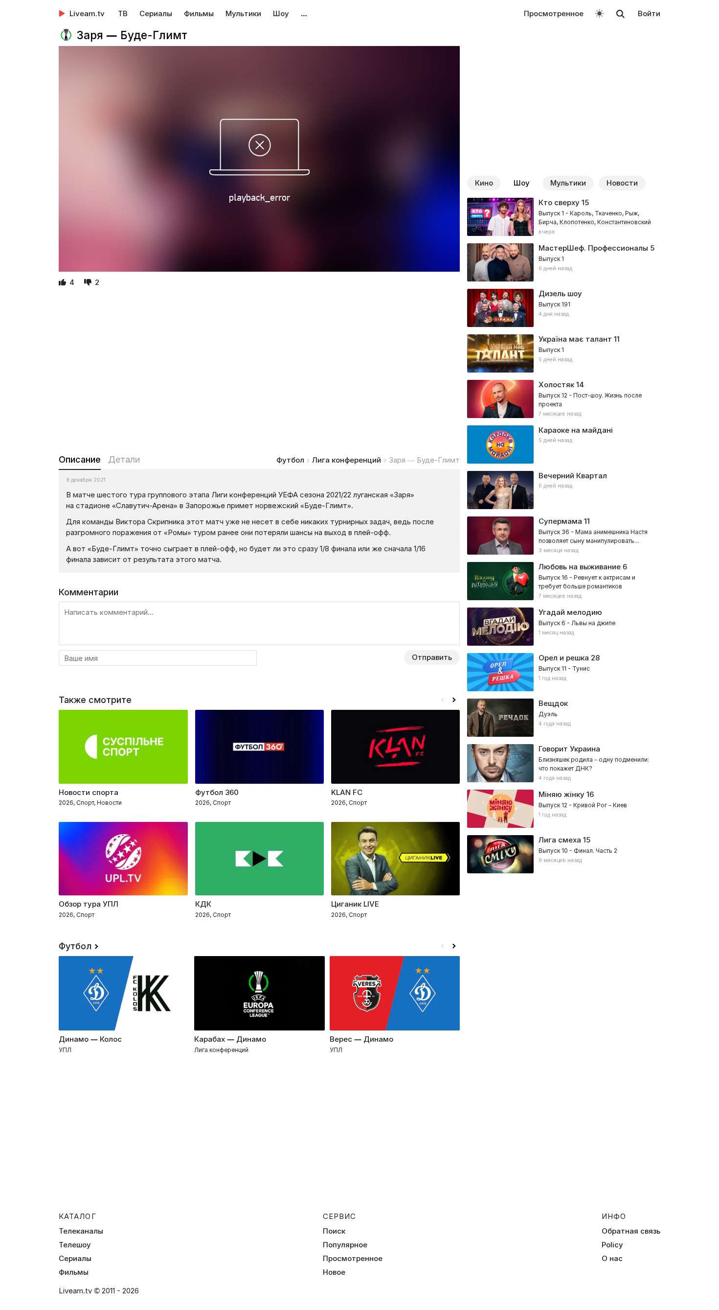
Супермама (560, 521)
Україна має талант (575, 339)
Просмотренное (554, 13)
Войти (649, 13)
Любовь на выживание (580, 566)
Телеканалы (81, 1231)
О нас (612, 1258)
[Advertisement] (259, 371)
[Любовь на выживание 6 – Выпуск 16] (563, 581)
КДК (203, 904)
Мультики (243, 13)
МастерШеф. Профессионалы (593, 248)
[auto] (599, 13)
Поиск (334, 1231)
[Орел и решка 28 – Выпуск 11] (563, 672)
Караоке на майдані (576, 430)
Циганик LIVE (355, 904)
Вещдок (553, 703)
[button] (454, 700)
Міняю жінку (561, 794)
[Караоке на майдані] (563, 444)
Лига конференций (346, 460)
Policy (612, 1244)
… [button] (304, 13)
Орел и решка (564, 657)
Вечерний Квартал (573, 475)
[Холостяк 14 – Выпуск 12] (563, 399)
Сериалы (155, 13)
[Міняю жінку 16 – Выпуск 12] (563, 809)
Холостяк (556, 384)
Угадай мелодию (570, 612)
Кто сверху (559, 202)
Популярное (345, 1244)
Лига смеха (560, 839)
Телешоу (75, 1244)
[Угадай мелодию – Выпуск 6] (563, 627)
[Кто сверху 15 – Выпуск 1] (563, 217)
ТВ (123, 13)
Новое (334, 1272)
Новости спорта (88, 792)
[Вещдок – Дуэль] (563, 718)
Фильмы (199, 13)
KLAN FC (346, 792)
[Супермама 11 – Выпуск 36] (563, 535)
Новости (622, 182)
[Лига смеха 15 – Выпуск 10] (563, 854)
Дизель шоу (560, 293)
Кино (484, 182)
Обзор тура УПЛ (88, 904)
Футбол (290, 460)
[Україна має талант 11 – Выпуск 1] (563, 353)
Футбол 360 (217, 792)
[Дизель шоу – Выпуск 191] (563, 308)
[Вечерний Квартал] (563, 490)
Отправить (432, 657)
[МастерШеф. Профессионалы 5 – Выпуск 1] (563, 262)
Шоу (281, 13)
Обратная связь (631, 1231)
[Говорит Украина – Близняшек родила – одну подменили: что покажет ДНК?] (563, 763)
